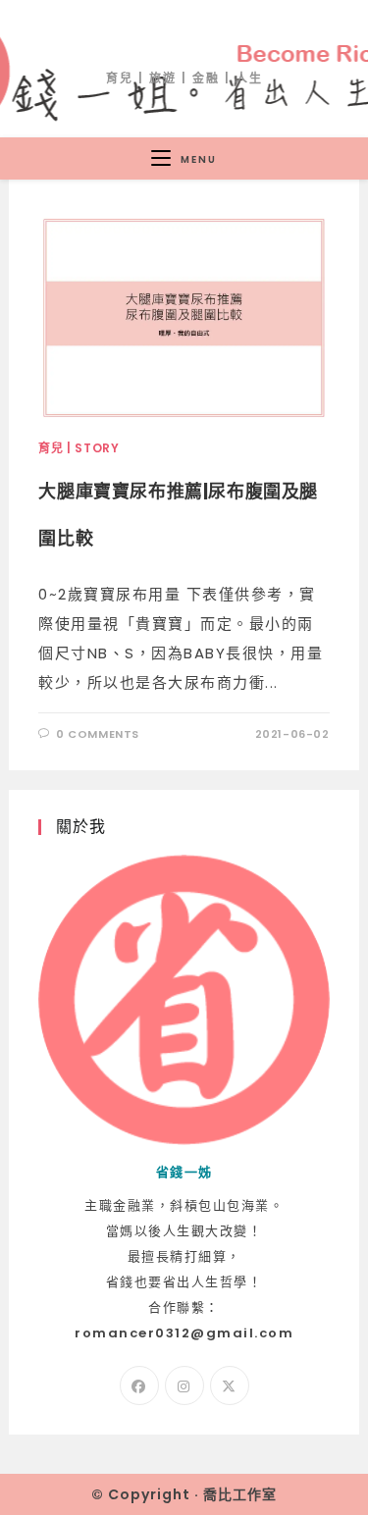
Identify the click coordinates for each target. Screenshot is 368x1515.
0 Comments (97, 734)
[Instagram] (184, 1385)
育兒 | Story (78, 448)
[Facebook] (139, 1385)
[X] (229, 1385)
